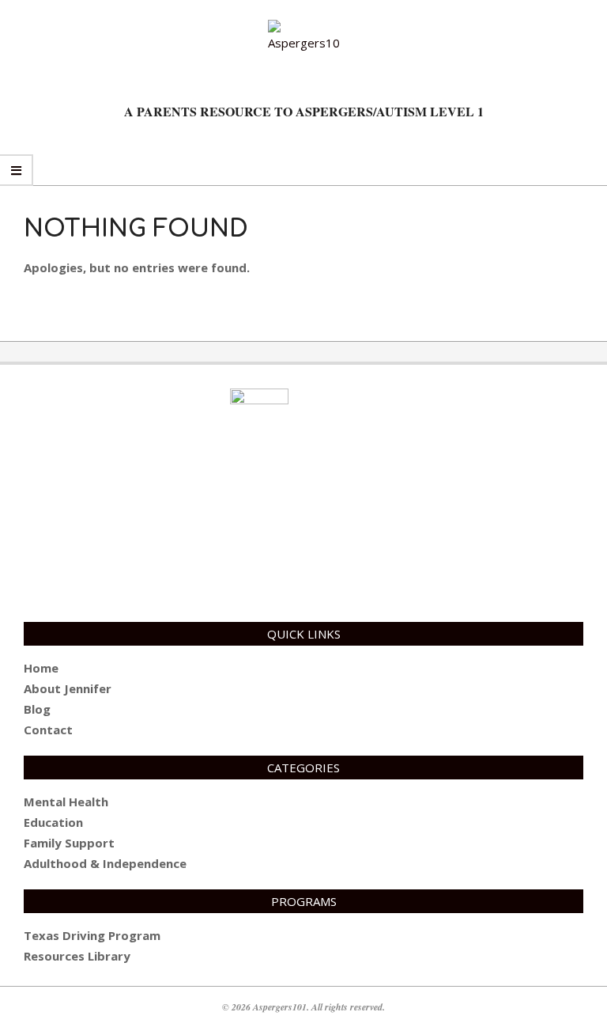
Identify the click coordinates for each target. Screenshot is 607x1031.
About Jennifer (67, 688)
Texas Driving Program (92, 935)
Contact (48, 729)
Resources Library (77, 956)
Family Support (69, 843)
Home (41, 668)
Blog (37, 709)
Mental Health (66, 801)
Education (53, 822)
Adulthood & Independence (105, 863)
